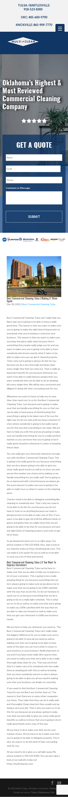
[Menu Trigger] (60, 28)
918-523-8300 (33, 9)
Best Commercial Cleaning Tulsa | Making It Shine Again (32, 299)
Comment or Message (18, 187)
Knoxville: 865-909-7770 (34, 25)
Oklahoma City (46, 792)
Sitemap (54, 788)
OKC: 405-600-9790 (34, 17)
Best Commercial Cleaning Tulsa (38, 304)
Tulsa (34, 792)
